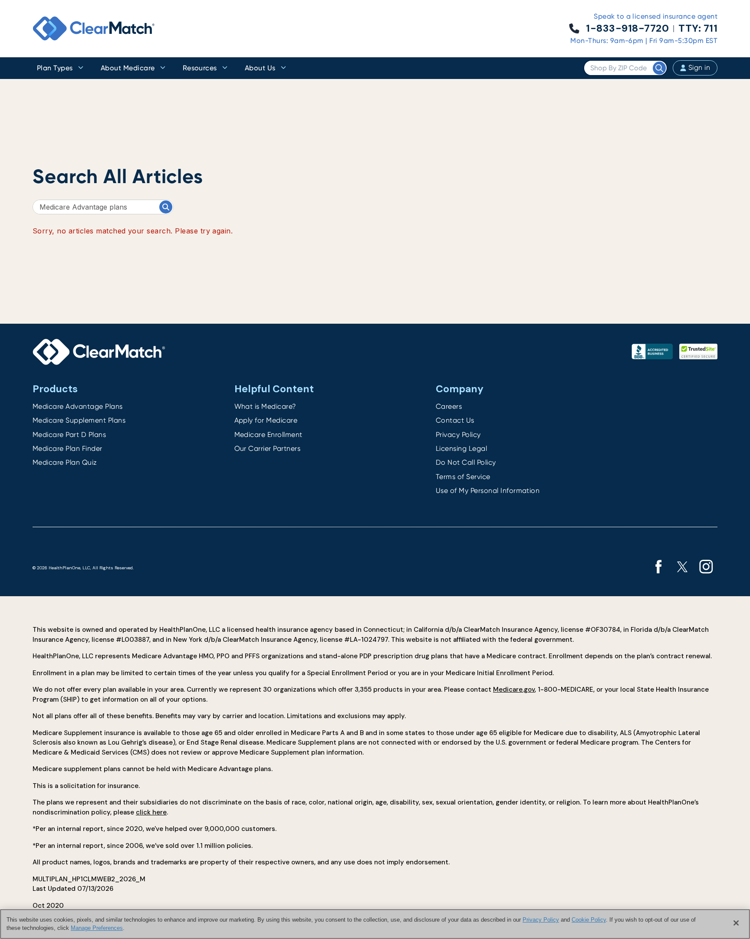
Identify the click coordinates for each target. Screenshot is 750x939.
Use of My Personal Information (487, 490)
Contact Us (455, 420)
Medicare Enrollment (268, 434)
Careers (449, 406)
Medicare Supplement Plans (79, 420)
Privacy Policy (458, 434)
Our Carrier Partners (267, 448)
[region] (375, 924)
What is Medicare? (265, 406)
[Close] (736, 922)
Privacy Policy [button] (541, 919)
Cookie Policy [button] (589, 919)
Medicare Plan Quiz (65, 462)
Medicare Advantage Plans (78, 406)
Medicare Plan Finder (67, 448)
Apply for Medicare (266, 420)
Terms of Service (463, 477)
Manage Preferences (97, 928)
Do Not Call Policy (466, 462)
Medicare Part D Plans (69, 434)
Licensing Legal (461, 448)
